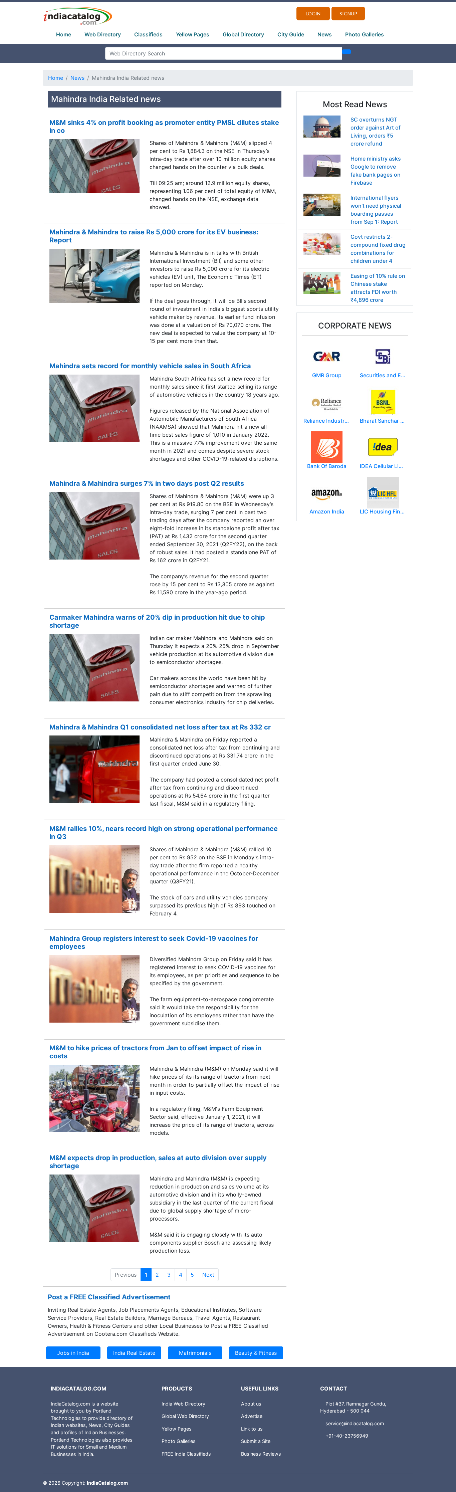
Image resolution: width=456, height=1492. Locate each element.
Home (63, 34)
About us (251, 1404)
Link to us (252, 1429)
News (324, 34)
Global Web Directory (185, 1416)
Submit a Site (255, 1441)
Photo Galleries (364, 34)
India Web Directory (183, 1404)
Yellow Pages (192, 34)
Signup (348, 13)
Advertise (251, 1416)
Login (313, 13)
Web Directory (102, 34)
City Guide (290, 34)
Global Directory (243, 34)
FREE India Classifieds (186, 1454)
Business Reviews (261, 1454)
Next (208, 1274)
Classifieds (148, 34)
